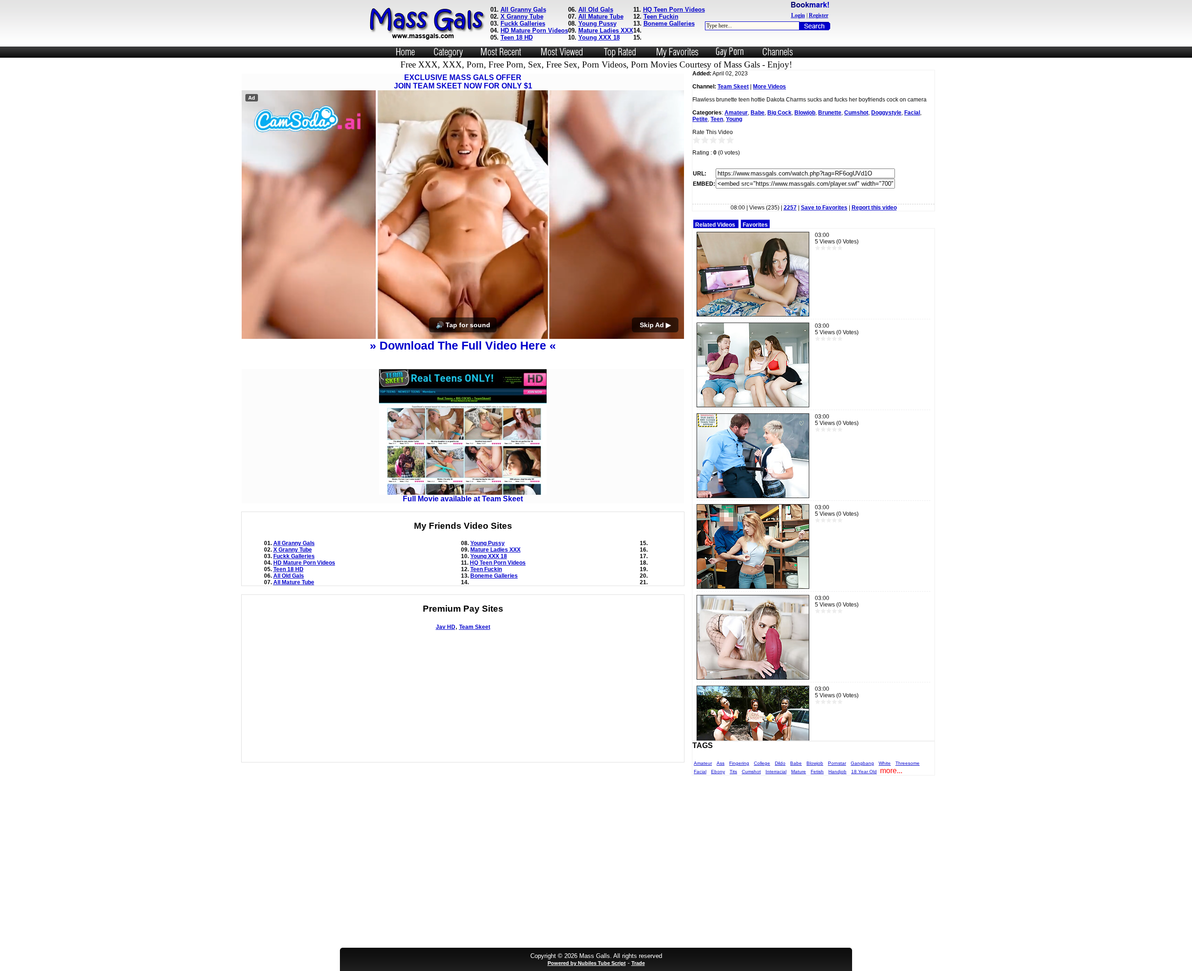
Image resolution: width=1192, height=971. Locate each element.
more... (891, 771)
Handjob (837, 771)
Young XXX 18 (599, 37)
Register (818, 15)
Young (734, 119)
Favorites (755, 225)
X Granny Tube (522, 16)
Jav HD (445, 627)
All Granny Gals (523, 9)
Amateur (736, 112)
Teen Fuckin (660, 16)
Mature (798, 771)
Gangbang (862, 763)
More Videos (769, 86)
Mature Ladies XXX (605, 30)
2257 (790, 207)
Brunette (829, 112)
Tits (733, 771)
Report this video (874, 207)
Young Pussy (597, 23)
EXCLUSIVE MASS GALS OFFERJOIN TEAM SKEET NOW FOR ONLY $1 (463, 82)
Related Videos (715, 225)
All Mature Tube (600, 16)
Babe (758, 112)
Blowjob (804, 112)
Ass (721, 763)
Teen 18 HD (517, 37)
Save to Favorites (824, 207)
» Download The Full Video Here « (463, 345)
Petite (700, 119)
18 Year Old (864, 771)
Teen (717, 119)
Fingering (739, 763)
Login (798, 15)
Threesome (907, 763)
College (762, 763)
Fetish (817, 771)
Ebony (718, 771)
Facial (912, 112)
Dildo (780, 763)
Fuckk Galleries (523, 23)
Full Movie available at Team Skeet (463, 499)
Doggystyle (886, 112)
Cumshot (856, 112)
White (885, 763)
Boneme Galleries (669, 23)
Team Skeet (474, 627)
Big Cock (779, 112)
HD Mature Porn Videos (534, 30)
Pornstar (837, 763)
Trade (638, 963)
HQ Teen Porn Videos (674, 9)
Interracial (775, 771)
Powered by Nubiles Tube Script (587, 963)
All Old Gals (595, 9)
